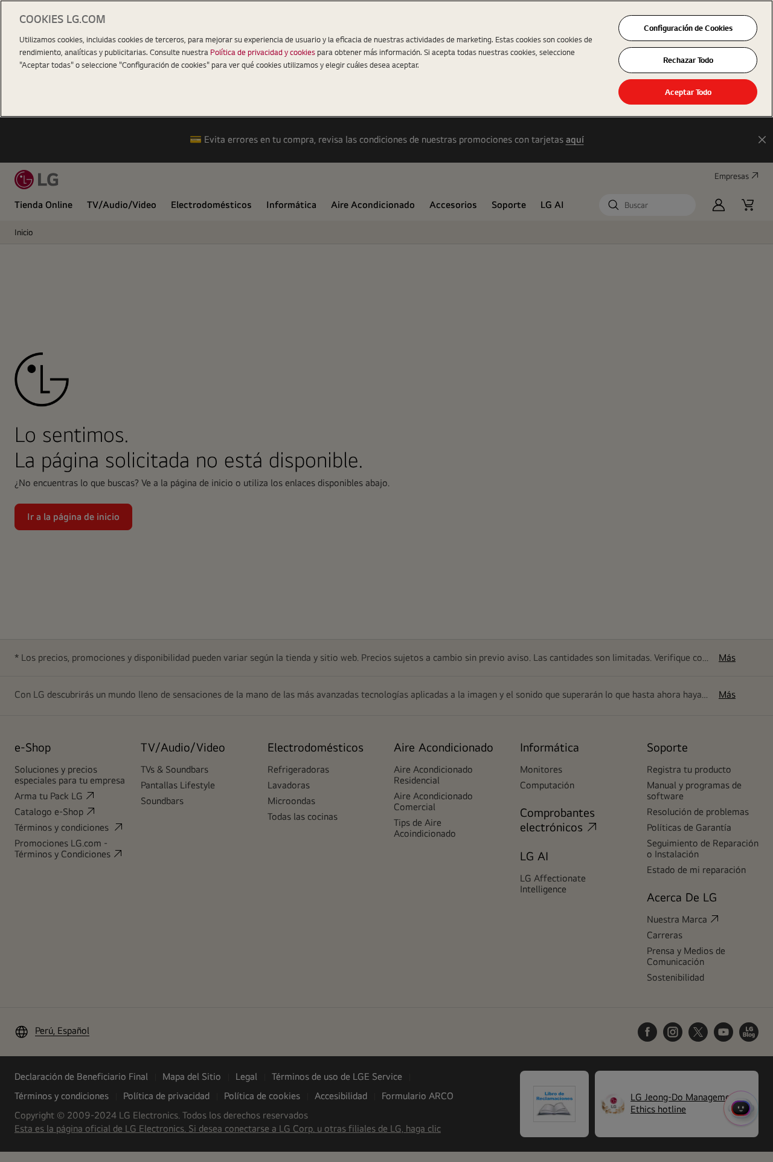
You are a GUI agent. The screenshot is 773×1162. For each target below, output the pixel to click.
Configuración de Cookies (688, 27)
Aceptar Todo (688, 91)
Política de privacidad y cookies (263, 52)
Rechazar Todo (688, 59)
